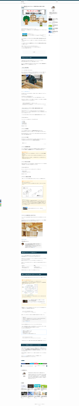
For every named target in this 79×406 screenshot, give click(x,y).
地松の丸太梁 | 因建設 (24, 239)
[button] (23, 363)
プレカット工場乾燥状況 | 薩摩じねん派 (26, 91)
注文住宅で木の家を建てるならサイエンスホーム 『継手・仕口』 (35, 208)
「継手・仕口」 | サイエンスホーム (26, 199)
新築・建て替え (23, 360)
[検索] (57, 0)
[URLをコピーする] (45, 363)
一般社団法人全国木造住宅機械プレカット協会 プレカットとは (29, 103)
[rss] (56, 0)
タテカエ (22, 1)
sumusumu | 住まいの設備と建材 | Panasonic (27, 311)
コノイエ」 (25, 355)
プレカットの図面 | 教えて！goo (27, 321)
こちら (33, 247)
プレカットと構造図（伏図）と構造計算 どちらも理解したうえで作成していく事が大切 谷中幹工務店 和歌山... (36, 300)
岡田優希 (24, 376)
